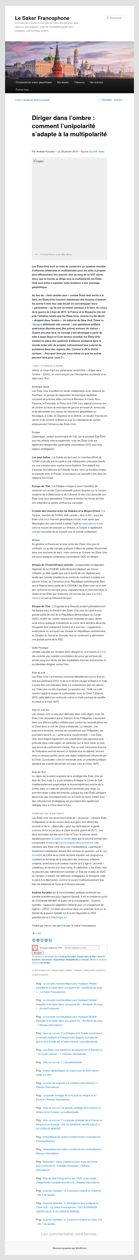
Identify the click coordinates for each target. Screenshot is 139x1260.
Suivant (119, 99)
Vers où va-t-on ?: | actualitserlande (62, 1062)
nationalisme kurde (92, 523)
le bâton (50, 842)
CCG (103, 651)
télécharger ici (58, 917)
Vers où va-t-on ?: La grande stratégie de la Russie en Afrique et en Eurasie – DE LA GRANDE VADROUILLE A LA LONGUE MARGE (69, 1124)
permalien (45, 962)
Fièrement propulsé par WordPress (69, 1248)
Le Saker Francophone (42, 17)
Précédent (105, 99)
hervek (46, 99)
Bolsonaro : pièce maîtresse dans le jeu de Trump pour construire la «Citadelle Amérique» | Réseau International (67, 1166)
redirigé (36, 531)
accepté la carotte (61, 838)
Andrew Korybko (67, 956)
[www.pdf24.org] (35, 947)
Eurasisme (47, 959)
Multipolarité (72, 959)
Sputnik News (97, 151)
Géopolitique (59, 959)
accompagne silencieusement (76, 842)
